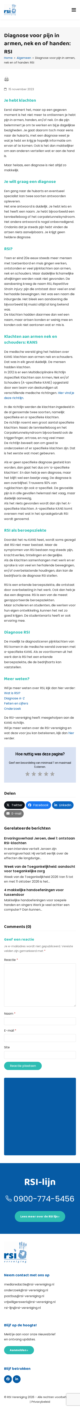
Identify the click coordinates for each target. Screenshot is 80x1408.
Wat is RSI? (12, 693)
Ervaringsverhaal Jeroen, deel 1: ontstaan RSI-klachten (39, 840)
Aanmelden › (19, 1350)
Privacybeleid (40, 1402)
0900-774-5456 (44, 1198)
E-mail (10, 1030)
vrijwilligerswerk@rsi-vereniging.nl (30, 1302)
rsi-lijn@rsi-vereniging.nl (22, 1308)
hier (71, 733)
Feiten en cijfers (16, 703)
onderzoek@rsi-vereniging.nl (26, 1290)
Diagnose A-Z (14, 698)
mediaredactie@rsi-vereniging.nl (29, 1284)
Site (7, 1047)
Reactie (11, 960)
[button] (74, 9)
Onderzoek (12, 708)
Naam (10, 1013)
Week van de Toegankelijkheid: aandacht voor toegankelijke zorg (39, 869)
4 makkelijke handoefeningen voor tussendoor (34, 892)
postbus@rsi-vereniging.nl (24, 1296)
